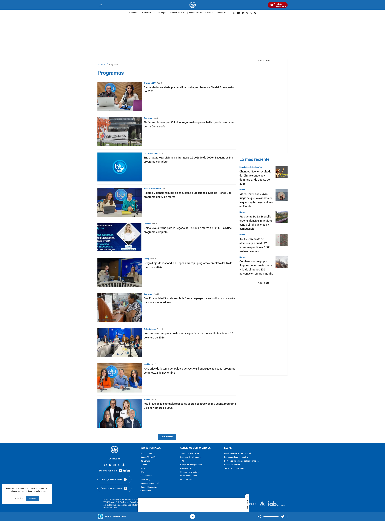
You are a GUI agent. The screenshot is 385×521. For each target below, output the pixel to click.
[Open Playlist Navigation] (287, 516)
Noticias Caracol (147, 454)
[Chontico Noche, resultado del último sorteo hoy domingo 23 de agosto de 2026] (282, 172)
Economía (148, 118)
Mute (259, 516)
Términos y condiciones (234, 469)
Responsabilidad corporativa (236, 457)
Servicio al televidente (189, 454)
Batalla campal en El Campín (154, 13)
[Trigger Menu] (100, 5)
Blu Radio (101, 65)
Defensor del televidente (190, 457)
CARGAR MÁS (167, 437)
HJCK (142, 469)
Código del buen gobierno (191, 465)
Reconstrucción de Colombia (201, 13)
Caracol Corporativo (148, 487)
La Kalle (143, 465)
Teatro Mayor (146, 480)
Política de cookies (232, 465)
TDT (182, 461)
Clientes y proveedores (190, 472)
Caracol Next (145, 491)
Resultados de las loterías (250, 167)
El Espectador (146, 476)
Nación (147, 364)
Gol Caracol (145, 461)
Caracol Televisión (148, 457)
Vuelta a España (223, 13)
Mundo (242, 190)
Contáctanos (185, 469)
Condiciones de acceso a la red (237, 454)
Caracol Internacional (149, 483)
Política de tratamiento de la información (241, 461)
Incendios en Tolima (177, 13)
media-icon (192, 516)
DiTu (142, 472)
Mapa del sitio (186, 480)
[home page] (192, 5)
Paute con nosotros (188, 476)
